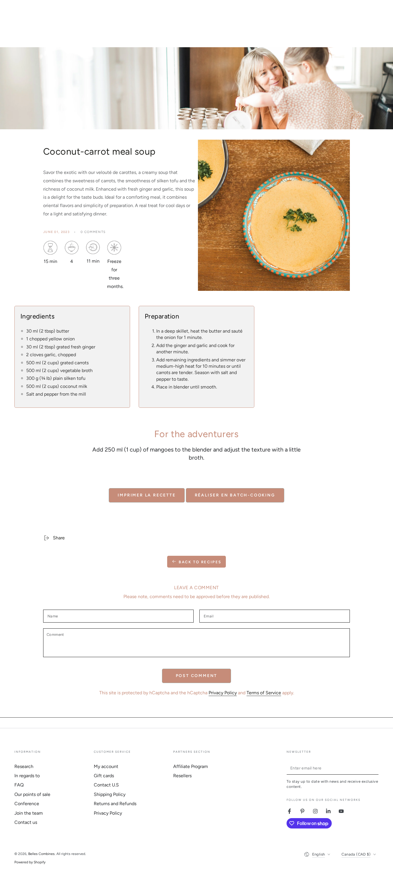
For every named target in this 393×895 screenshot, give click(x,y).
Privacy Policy (223, 692)
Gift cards (104, 775)
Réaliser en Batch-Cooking (235, 495)
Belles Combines (41, 854)
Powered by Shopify (29, 862)
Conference (26, 803)
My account (106, 766)
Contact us (25, 822)
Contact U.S (106, 785)
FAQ (19, 785)
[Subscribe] (375, 768)
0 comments (93, 232)
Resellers (182, 775)
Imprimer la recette (146, 495)
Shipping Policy (109, 794)
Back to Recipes (200, 562)
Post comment (197, 675)
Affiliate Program (190, 766)
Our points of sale (32, 794)
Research (23, 766)
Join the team (28, 813)
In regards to (27, 775)
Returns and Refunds (115, 803)
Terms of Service (264, 692)
